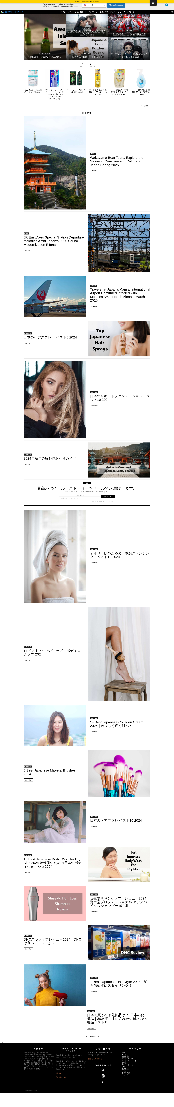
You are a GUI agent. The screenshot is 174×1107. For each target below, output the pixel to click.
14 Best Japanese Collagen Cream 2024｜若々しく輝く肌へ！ (116, 724)
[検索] (172, 12)
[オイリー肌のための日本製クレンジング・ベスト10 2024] (55, 556)
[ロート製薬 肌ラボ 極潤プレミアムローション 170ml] (98, 78)
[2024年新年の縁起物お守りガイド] (119, 460)
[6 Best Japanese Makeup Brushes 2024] (119, 773)
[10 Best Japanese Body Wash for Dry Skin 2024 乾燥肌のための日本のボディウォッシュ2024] (119, 864)
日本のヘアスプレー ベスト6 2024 (50, 337)
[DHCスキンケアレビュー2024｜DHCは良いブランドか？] (119, 942)
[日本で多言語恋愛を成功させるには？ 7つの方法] (87, 25)
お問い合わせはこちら (95, 1059)
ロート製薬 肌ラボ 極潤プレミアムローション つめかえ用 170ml (119, 92)
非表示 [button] (97, 1)
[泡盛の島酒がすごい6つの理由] (45, 37)
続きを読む (95, 170)
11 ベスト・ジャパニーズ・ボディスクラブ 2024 (52, 652)
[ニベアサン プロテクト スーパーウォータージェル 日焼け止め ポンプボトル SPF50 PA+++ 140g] (54, 78)
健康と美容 (104, 12)
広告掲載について (61, 1077)
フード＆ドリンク (91, 12)
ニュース (93, 285)
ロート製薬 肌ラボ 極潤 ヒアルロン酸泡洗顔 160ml (141, 92)
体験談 (63, 12)
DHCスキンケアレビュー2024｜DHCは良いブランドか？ (52, 941)
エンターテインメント (129, 1061)
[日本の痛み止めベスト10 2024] (87, 48)
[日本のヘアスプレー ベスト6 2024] (119, 338)
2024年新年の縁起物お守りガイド (50, 458)
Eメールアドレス (80, 495)
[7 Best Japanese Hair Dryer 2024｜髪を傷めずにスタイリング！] (55, 985)
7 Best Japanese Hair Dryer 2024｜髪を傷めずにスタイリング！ (118, 983)
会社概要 (58, 1073)
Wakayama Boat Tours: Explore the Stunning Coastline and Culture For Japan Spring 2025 (117, 161)
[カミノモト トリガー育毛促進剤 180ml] (76, 78)
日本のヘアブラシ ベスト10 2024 (116, 820)
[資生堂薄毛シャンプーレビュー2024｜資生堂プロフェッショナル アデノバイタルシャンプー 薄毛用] (55, 903)
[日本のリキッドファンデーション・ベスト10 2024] (55, 399)
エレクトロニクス (128, 1059)
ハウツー (125, 1071)
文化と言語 (79, 12)
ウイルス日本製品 (81, 1)
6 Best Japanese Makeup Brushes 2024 (50, 772)
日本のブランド (129, 12)
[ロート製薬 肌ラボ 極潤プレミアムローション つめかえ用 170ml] (119, 78)
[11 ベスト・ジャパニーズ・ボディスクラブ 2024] (119, 654)
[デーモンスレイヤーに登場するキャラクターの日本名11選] (129, 48)
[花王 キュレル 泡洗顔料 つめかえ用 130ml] (33, 78)
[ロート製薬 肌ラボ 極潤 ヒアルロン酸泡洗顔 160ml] (141, 78)
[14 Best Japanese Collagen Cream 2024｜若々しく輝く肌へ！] (55, 725)
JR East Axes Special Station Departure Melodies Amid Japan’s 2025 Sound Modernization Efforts (54, 241)
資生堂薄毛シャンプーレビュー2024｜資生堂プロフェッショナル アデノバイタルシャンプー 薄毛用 (120, 902)
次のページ (93, 1036)
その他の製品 (144, 106)
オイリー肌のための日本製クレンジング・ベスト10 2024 (119, 555)
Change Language (116, 5)
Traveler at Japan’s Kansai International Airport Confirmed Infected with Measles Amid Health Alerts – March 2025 (120, 294)
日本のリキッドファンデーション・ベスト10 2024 (120, 398)
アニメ (129, 51)
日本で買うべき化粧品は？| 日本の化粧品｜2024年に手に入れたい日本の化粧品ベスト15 (117, 1018)
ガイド (70, 12)
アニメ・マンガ (115, 12)
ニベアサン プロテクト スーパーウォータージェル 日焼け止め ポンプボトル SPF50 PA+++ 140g (54, 94)
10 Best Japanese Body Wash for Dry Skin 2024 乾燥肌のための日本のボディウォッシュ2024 (53, 862)
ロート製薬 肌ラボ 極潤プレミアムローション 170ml (98, 92)
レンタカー (125, 1055)
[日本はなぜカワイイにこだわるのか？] (129, 25)
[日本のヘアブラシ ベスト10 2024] (55, 822)
